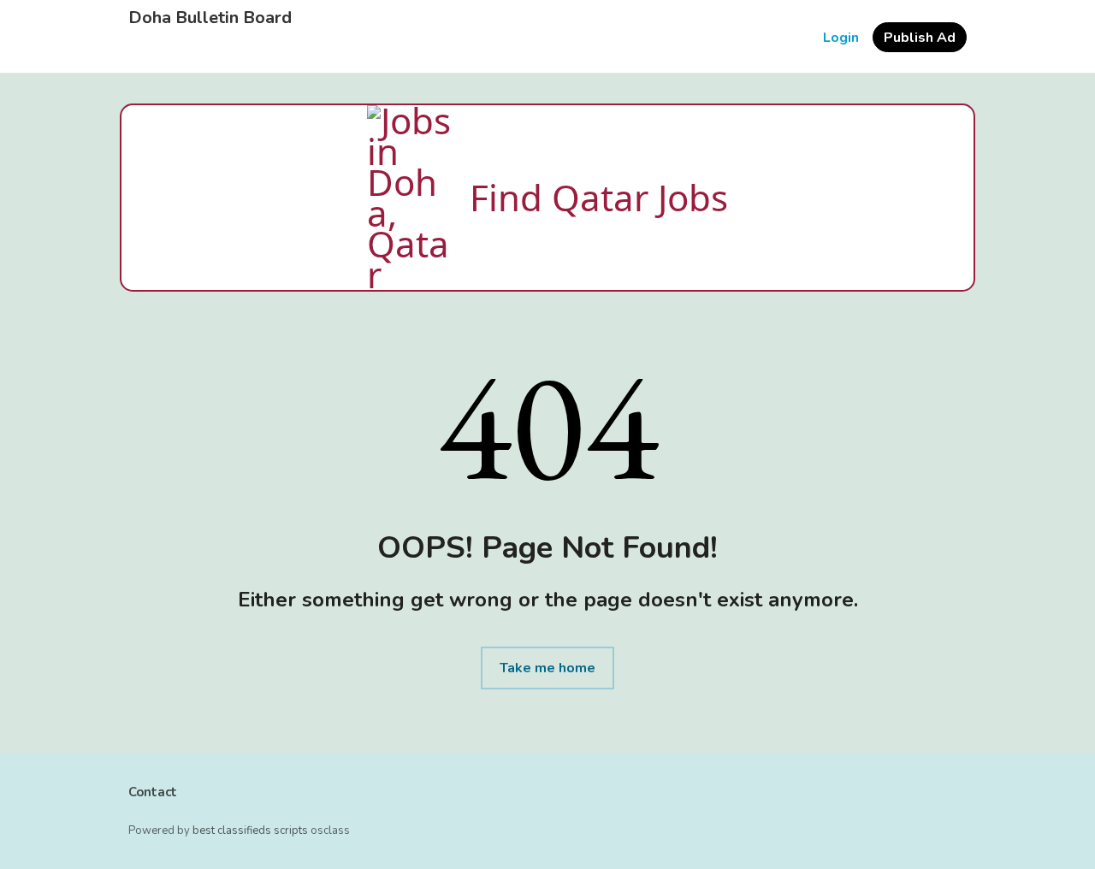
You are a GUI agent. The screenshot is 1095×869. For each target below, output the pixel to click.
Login (841, 37)
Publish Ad (920, 37)
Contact (152, 792)
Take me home (547, 668)
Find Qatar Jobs (599, 197)
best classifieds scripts (250, 830)
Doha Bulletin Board (210, 18)
